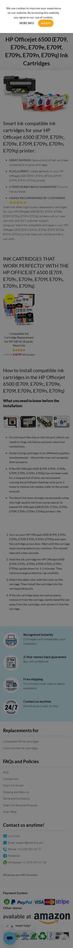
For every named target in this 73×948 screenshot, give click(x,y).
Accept (46, 23)
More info (26, 23)
